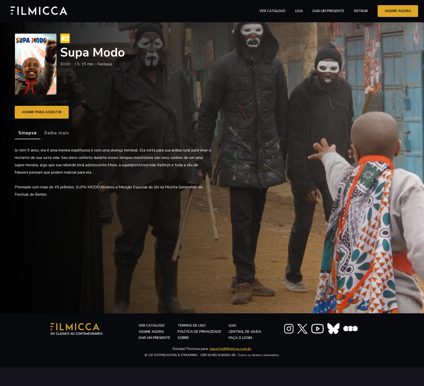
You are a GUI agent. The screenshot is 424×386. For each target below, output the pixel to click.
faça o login (240, 337)
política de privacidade (199, 331)
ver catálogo (272, 11)
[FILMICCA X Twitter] (302, 329)
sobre (183, 337)
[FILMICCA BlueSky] (333, 328)
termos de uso (192, 325)
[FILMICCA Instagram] (288, 328)
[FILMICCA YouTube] (317, 328)
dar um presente (154, 337)
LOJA (299, 11)
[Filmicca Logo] (36, 10)
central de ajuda (245, 331)
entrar (361, 11)
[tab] (27, 133)
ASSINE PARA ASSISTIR (42, 112)
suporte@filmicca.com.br (231, 348)
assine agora (398, 11)
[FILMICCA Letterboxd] (350, 328)
